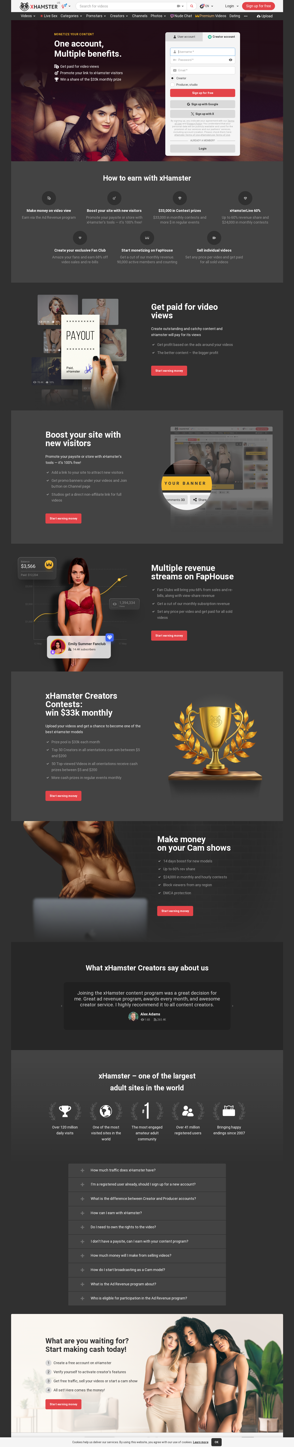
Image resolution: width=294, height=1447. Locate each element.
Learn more (200, 1442)
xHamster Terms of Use (187, 135)
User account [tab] (186, 36)
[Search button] (192, 6)
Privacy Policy (194, 123)
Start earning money (169, 370)
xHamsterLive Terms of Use (215, 135)
